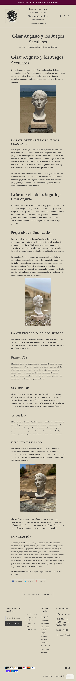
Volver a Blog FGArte (39, 595)
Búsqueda (44, 617)
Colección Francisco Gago (45, 630)
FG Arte (52, 676)
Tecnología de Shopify (63, 676)
